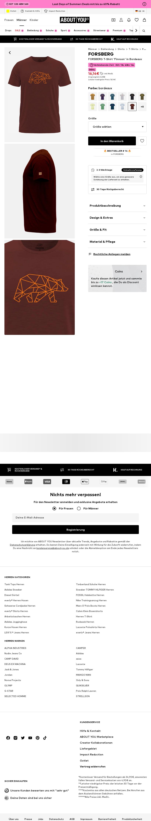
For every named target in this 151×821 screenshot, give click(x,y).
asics (78, 658)
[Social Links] (8, 738)
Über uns (14, 819)
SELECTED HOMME (15, 696)
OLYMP (8, 685)
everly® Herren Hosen (16, 600)
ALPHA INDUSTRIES (15, 648)
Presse (28, 819)
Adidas (80, 653)
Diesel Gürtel (11, 595)
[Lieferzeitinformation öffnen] (141, 176)
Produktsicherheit (132, 819)
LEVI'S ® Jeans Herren (16, 632)
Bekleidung (107, 49)
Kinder (34, 19)
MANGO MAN (83, 674)
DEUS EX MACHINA (15, 664)
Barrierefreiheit (107, 819)
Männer (22, 19)
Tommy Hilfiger (84, 669)
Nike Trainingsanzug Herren (91, 600)
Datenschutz (56, 819)
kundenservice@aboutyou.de (52, 548)
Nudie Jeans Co (13, 653)
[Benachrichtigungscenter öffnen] (129, 20)
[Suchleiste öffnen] (142, 31)
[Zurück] (9, 52)
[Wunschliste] (136, 20)
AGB (72, 819)
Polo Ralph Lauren (86, 690)
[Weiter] (136, 30)
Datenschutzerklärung (22, 544)
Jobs (40, 819)
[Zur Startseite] (24, 724)
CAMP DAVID (11, 658)
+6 (142, 106)
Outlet (13, 11)
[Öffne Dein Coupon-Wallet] (113, 20)
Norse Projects (12, 680)
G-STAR (8, 690)
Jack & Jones (11, 669)
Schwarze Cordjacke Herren (19, 605)
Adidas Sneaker (13, 589)
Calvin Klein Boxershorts (89, 611)
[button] (117, 126)
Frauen (9, 19)
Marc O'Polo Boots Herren (91, 605)
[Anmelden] (121, 20)
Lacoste (80, 664)
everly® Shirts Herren (16, 611)
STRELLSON (83, 696)
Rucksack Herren (85, 621)
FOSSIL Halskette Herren (90, 595)
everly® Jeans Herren (88, 632)
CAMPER (81, 648)
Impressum (86, 819)
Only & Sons (82, 680)
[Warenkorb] (144, 20)
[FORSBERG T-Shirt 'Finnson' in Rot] (39, 191)
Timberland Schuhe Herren (91, 584)
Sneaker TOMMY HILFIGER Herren (95, 589)
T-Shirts (133, 49)
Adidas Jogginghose (15, 621)
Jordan (8, 674)
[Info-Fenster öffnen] (144, 4)
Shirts (121, 49)
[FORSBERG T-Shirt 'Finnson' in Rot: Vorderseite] (39, 94)
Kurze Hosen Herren (15, 627)
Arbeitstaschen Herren (17, 616)
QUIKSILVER (82, 685)
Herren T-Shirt (84, 616)
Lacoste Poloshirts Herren (90, 627)
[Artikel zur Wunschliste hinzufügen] (142, 140)
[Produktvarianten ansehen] (92, 96)
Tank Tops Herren (14, 584)
